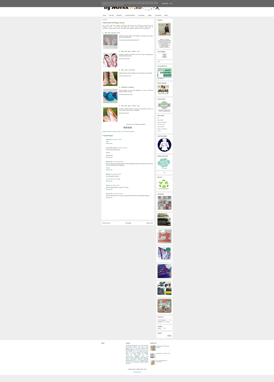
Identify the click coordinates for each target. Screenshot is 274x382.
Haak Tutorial (160, 120)
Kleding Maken (130, 350)
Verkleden (128, 363)
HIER (138, 40)
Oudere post (149, 223)
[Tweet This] (127, 128)
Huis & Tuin (144, 348)
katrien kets (109, 139)
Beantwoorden (109, 143)
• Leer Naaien (141, 15)
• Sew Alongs (158, 15)
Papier (132, 357)
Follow (158, 61)
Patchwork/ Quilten (139, 357)
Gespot (166, 15)
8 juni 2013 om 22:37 (115, 185)
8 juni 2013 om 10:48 (116, 174)
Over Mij (111, 15)
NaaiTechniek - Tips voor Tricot (163, 353)
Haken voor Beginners (162, 122)
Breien (139, 345)
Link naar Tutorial (161, 124)
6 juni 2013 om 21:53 (117, 139)
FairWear (135, 347)
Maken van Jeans (144, 351)
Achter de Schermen (131, 345)
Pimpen (127, 359)
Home (104, 15)
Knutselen (136, 350)
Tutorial (159, 131)
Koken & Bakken (142, 350)
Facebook (164, 54)
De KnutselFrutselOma (111, 147)
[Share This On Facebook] (124, 128)
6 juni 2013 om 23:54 (122, 147)
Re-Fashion (133, 359)
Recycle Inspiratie (130, 131)
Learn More (165, 3)
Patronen (146, 357)
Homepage (128, 223)
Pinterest (164, 57)
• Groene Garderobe (130, 15)
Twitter (164, 55)
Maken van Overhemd (131, 352)
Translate (167, 321)
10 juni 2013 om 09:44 (118, 193)
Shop (142, 360)
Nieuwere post (106, 223)
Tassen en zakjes (139, 362)
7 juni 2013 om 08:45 (118, 161)
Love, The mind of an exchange (113, 179)
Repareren (134, 360)
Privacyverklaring (137, 372)
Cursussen (119, 15)
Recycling (128, 360)
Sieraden (146, 360)
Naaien (137, 356)
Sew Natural (138, 360)
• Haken (150, 15)
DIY (107, 131)
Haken (127, 348)
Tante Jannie (109, 193)
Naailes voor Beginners (162, 128)
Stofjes (132, 362)
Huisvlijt (107, 167)
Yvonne (108, 185)
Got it (171, 3)
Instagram (164, 56)
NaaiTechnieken (160, 126)
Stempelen (128, 362)
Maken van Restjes (112, 131)
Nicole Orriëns (109, 161)
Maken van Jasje (135, 351)
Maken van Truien (143, 354)
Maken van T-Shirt (121, 131)
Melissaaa (108, 174)
